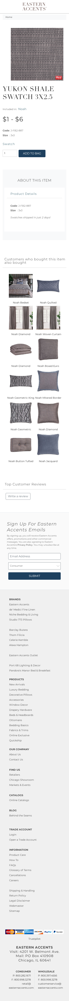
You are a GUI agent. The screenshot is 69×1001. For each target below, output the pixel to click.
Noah (22, 109)
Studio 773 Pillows (20, 619)
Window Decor (18, 704)
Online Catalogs (19, 800)
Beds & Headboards (21, 715)
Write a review (18, 496)
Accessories (16, 699)
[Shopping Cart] (63, 6)
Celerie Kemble (18, 640)
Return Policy (17, 895)
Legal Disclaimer (19, 900)
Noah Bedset (21, 302)
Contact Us (16, 759)
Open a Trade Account (23, 839)
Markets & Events (19, 785)
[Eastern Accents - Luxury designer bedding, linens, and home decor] (34, 6)
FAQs (12, 865)
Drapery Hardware (20, 709)
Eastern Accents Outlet (23, 655)
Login (12, 834)
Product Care (17, 855)
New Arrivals (17, 684)
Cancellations (17, 875)
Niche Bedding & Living (23, 614)
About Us (15, 754)
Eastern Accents (19, 604)
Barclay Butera (18, 629)
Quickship (15, 740)
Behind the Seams (20, 815)
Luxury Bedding (19, 689)
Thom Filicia (16, 635)
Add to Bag (32, 153)
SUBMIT (34, 576)
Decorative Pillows (20, 694)
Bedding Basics (18, 725)
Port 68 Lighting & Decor (25, 665)
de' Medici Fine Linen (22, 609)
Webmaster (16, 905)
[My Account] (59, 6)
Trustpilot (34, 938)
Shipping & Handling (22, 890)
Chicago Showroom (21, 779)
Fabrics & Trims (18, 730)
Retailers (14, 774)
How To (13, 860)
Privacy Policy (25, 545)
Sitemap (14, 911)
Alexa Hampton (18, 645)
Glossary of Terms (20, 870)
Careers (14, 880)
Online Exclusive (19, 735)
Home (8, 17)
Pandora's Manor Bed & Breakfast (29, 670)
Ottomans (15, 720)
